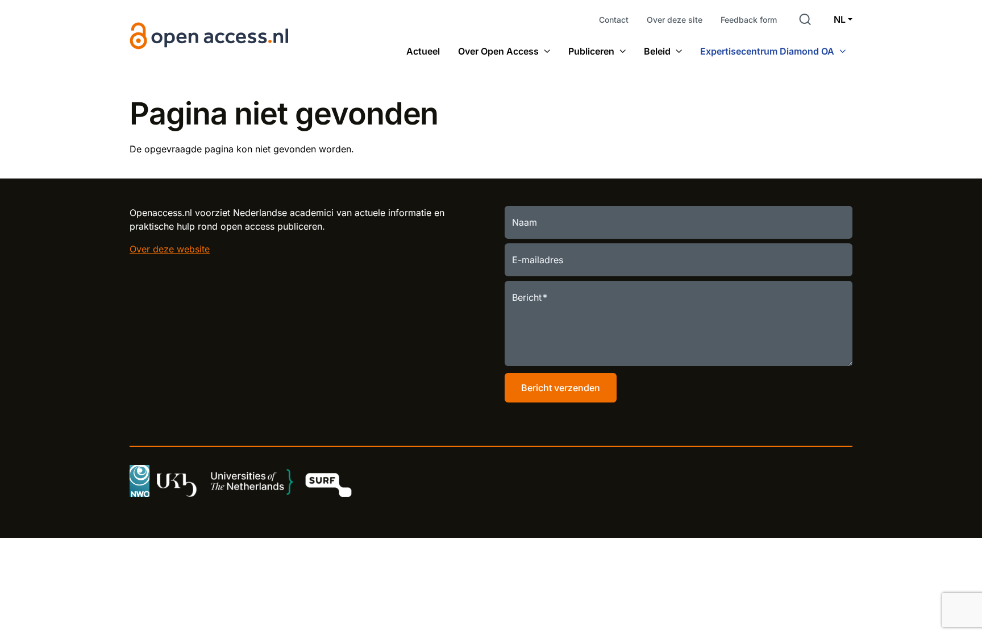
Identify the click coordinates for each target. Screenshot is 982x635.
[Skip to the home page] (210, 35)
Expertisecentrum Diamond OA (767, 51)
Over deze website (170, 249)
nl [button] (840, 19)
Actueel (423, 51)
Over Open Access (498, 51)
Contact (614, 19)
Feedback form (749, 19)
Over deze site (674, 19)
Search (805, 19)
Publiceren (591, 51)
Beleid (657, 51)
